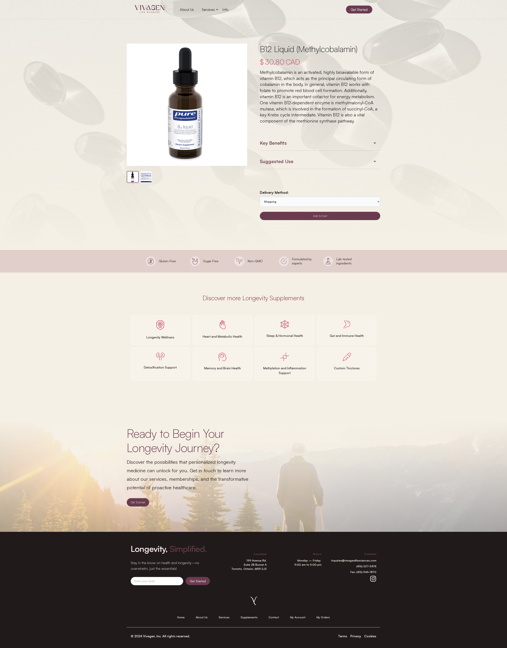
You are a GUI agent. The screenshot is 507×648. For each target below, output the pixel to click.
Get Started (138, 502)
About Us (187, 9)
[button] (208, 9)
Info (225, 9)
